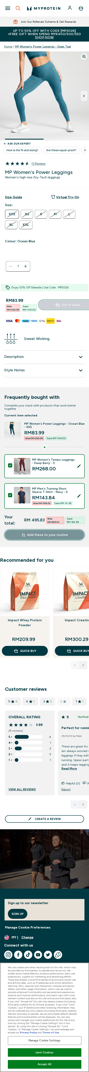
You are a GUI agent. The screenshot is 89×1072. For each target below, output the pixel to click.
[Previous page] (75, 804)
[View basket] (81, 8)
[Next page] (83, 804)
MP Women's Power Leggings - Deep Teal (43, 46)
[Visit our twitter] (48, 955)
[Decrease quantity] (10, 266)
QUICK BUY (28, 651)
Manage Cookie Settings (45, 1040)
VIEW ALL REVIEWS (22, 789)
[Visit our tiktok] (28, 955)
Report (66, 789)
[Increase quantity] (25, 266)
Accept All (44, 1064)
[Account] (70, 8)
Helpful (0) (73, 783)
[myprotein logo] (43, 8)
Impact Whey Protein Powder (25, 622)
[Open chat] (58, 955)
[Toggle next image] (84, 96)
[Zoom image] (84, 56)
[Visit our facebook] (18, 955)
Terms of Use (50, 1032)
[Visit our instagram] (8, 955)
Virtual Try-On (67, 197)
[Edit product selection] (79, 466)
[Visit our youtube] (38, 955)
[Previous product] (75, 665)
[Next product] (83, 665)
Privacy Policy (28, 1032)
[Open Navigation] (7, 8)
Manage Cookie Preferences (28, 927)
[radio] (12, 214)
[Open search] (18, 8)
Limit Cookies (44, 1052)
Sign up (18, 913)
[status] (18, 266)
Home (8, 46)
